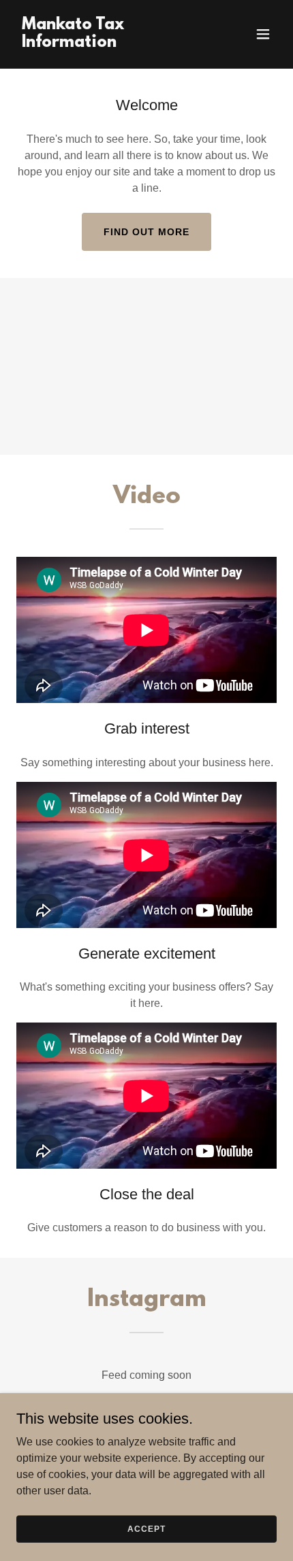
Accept (146, 1528)
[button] (263, 34)
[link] (107, 43)
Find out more (146, 231)
